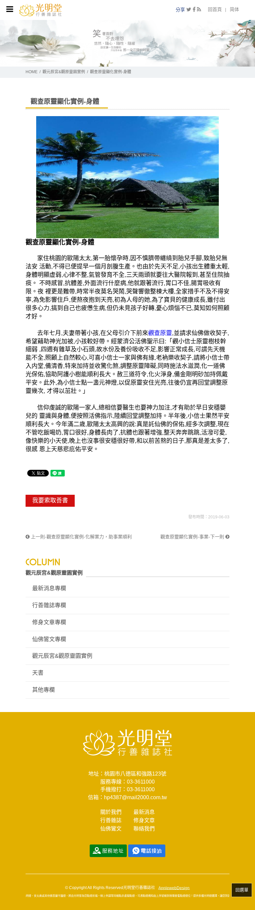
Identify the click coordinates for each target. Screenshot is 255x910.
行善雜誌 (111, 820)
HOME (32, 72)
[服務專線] (146, 850)
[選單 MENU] (9, 9)
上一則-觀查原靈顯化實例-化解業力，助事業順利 (81, 536)
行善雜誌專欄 (49, 605)
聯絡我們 (144, 828)
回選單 (241, 889)
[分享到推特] (188, 9)
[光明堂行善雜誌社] (40, 9)
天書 (37, 673)
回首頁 (215, 9)
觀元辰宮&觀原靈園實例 (63, 72)
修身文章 (144, 820)
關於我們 (111, 812)
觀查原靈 (160, 333)
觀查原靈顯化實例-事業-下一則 (192, 536)
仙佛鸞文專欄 (49, 639)
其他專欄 (43, 690)
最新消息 (144, 812)
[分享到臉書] (194, 9)
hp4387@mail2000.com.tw (135, 797)
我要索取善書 (50, 500)
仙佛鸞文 (111, 828)
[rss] (199, 9)
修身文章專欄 (49, 622)
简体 (234, 9)
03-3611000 (141, 782)
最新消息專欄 (49, 588)
